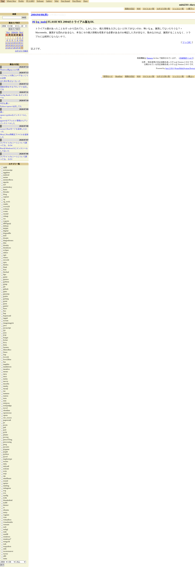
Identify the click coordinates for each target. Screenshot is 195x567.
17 (22, 43)
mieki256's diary (187, 5)
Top (2, 1)
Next (21, 32)
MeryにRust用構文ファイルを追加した (14, 135)
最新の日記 (129, 9)
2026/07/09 (23, 109)
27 (12, 48)
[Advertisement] (143, 86)
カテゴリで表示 (21, 51)
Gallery (49, 1)
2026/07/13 (23, 73)
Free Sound (65, 1)
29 (17, 48)
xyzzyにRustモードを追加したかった (13, 130)
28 (14, 48)
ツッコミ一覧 (178, 9)
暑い (2, 112)
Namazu (150, 58)
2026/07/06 (23, 154)
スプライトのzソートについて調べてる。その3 (13, 158)
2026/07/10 (23, 100)
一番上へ (190, 76)
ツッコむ (186, 42)
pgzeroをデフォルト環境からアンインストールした (14, 122)
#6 (33, 21)
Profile (21, 1)
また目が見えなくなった (10, 81)
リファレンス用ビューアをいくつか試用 (14, 76)
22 (17, 45)
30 (19, 48)
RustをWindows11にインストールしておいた (14, 149)
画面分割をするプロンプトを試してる (14, 88)
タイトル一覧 (148, 9)
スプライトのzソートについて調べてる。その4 (13, 144)
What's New (11, 1)
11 (7, 43)
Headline (118, 76)
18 (7, 45)
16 (19, 43)
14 (14, 43)
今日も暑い (4, 103)
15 (17, 43)
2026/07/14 (23, 67)
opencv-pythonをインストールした (13, 116)
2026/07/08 (23, 126)
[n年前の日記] (57, 14)
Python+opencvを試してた (11, 106)
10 (22, 40)
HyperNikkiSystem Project (184, 68)
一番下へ (190, 9)
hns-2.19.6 (169, 68)
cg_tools (41, 21)
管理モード (108, 76)
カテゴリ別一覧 (163, 9)
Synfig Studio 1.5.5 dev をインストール (14, 96)
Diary (86, 1)
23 (19, 45)
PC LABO (30, 1)
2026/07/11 (23, 92)
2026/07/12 (23, 84)
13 (12, 43)
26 (9, 48)
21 (14, 45)
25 (7, 48)
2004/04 (14, 32)
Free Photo (77, 1)
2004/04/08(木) (39, 14)
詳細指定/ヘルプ (186, 58)
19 (9, 45)
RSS (138, 9)
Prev (8, 32)
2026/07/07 (23, 140)
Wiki (56, 1)
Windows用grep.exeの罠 (9, 70)
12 (9, 43)
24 (22, 45)
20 (12, 45)
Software (40, 1)
